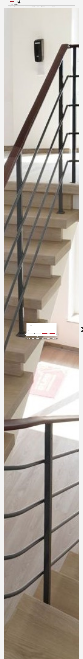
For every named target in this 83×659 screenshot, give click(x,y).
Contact (70, 2)
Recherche (66, 3)
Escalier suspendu (41, 6)
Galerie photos (31, 6)
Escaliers (16, 6)
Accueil (9, 6)
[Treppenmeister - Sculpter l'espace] (15, 2)
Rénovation (23, 6)
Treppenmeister (51, 6)
